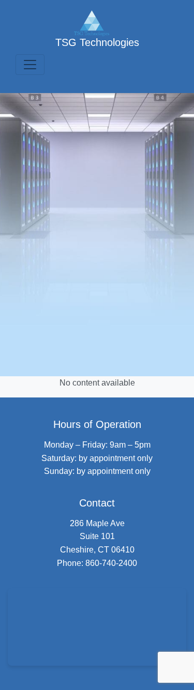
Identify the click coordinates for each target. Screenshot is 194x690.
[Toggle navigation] (30, 64)
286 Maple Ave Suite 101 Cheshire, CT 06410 (97, 536)
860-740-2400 (111, 563)
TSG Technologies (97, 42)
